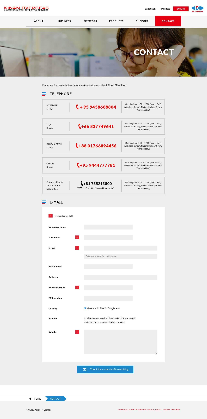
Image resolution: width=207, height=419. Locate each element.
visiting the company (97, 322)
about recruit (129, 318)
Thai (102, 308)
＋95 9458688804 (97, 107)
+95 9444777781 (97, 165)
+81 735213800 (97, 183)
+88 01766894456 (98, 146)
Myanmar (91, 308)
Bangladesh (113, 308)
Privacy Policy (33, 410)
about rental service (97, 318)
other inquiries (117, 322)
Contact (47, 410)
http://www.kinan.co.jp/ (102, 188)
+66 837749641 (97, 126)
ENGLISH (181, 9)
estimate (115, 318)
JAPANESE (165, 9)
